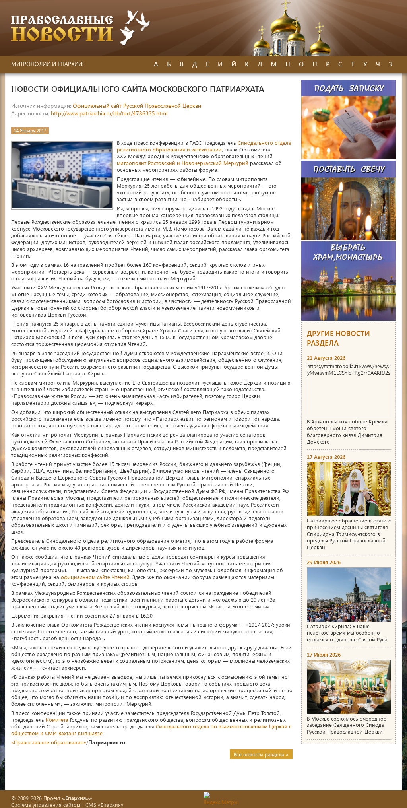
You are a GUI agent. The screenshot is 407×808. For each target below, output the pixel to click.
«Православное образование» (48, 742)
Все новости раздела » (261, 754)
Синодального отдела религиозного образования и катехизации (204, 146)
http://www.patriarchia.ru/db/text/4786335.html (109, 113)
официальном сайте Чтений (95, 576)
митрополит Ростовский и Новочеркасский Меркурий (182, 162)
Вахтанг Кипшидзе (80, 733)
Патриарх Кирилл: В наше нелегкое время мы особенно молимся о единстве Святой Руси (347, 633)
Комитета (57, 719)
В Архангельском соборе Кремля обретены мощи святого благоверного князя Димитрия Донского (347, 431)
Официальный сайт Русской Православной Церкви (137, 105)
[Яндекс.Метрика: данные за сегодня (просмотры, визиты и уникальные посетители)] (221, 798)
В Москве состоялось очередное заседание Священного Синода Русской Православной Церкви (346, 725)
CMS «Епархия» (104, 804)
